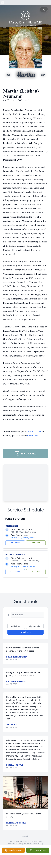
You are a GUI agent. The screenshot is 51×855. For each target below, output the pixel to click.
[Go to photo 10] (31, 806)
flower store (32, 435)
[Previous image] (5, 792)
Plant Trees (36, 543)
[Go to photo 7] (26, 806)
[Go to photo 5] (23, 806)
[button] (25, 792)
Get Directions (15, 543)
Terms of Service (33, 843)
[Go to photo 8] (27, 806)
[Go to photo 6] (24, 806)
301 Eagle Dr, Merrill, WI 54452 (24, 537)
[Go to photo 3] (20, 806)
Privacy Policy (18, 843)
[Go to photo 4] (21, 806)
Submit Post (25, 632)
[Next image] (45, 792)
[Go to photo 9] (29, 806)
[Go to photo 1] (17, 806)
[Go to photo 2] (18, 806)
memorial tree (34, 431)
